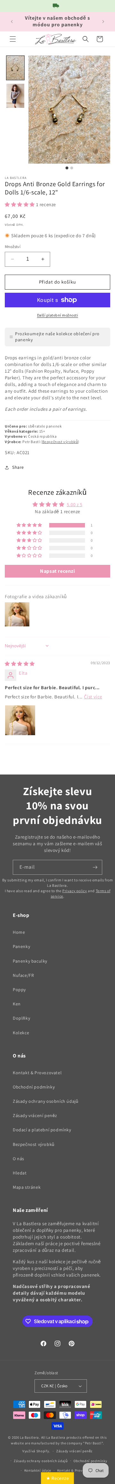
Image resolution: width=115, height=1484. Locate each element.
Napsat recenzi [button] (57, 571)
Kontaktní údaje (37, 1470)
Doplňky (21, 1018)
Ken (17, 1004)
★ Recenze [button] (57, 1478)
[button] (13, 39)
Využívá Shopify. (36, 1451)
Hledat (20, 1173)
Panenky (21, 946)
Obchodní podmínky (34, 1087)
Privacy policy (74, 890)
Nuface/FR (23, 975)
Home (19, 932)
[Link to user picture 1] (20, 720)
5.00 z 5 (74, 504)
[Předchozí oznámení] (12, 22)
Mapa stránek (27, 1187)
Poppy (19, 989)
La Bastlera (29, 1437)
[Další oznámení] (103, 22)
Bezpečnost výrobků (60, 441)
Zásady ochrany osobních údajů (45, 1101)
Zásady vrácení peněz (35, 1115)
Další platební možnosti (57, 315)
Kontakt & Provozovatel (37, 1072)
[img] (20, 664)
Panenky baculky (30, 961)
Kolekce (21, 1033)
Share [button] (18, 467)
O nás (18, 1158)
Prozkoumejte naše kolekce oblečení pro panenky (57, 337)
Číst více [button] (93, 697)
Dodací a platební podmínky (42, 1130)
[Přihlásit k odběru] (95, 867)
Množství (12, 246)
